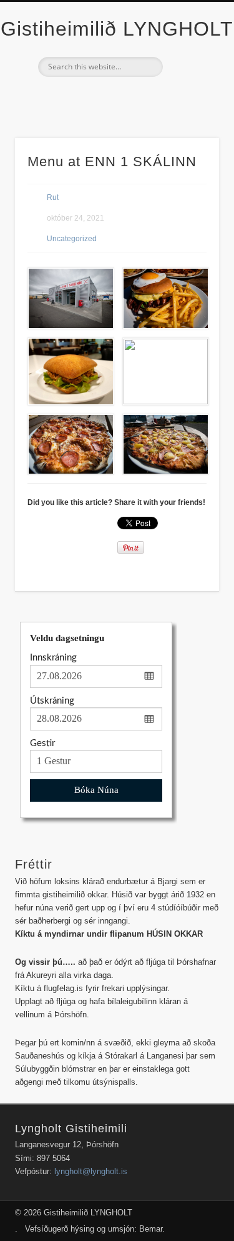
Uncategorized (72, 238)
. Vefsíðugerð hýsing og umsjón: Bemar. (90, 1229)
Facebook (115, 98)
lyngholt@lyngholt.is (90, 1171)
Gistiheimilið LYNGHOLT (117, 28)
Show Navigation (189, 112)
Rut (53, 197)
